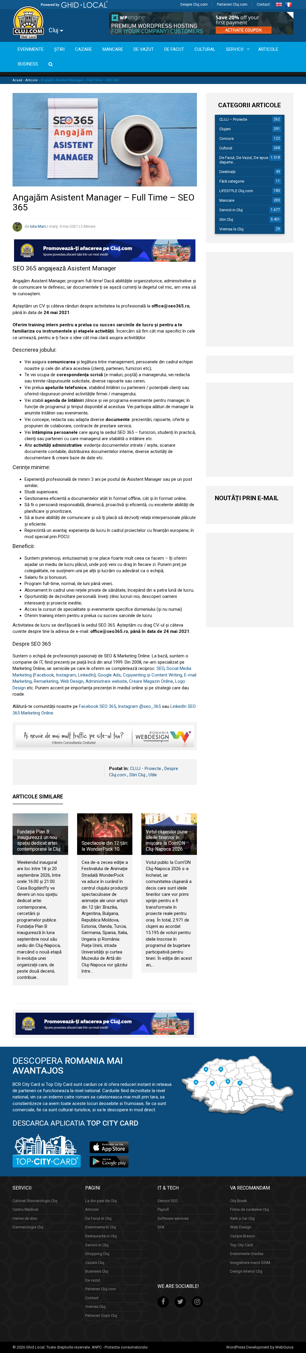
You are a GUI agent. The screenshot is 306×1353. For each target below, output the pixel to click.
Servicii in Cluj (231, 210)
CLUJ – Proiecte (233, 119)
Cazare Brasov (242, 1236)
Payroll (163, 1209)
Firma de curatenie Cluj (249, 1209)
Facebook (44, 675)
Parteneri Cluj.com (232, 4)
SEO (160, 668)
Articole (31, 80)
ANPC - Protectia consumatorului (120, 1347)
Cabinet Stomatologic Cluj (35, 1201)
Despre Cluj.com (194, 4)
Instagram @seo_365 (139, 706)
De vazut (92, 1280)
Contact (263, 4)
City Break (238, 1201)
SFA (160, 1227)
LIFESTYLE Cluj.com (236, 191)
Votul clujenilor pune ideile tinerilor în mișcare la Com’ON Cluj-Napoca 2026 (167, 840)
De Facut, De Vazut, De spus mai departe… (247, 159)
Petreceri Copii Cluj (101, 1315)
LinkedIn (86, 675)
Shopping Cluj (97, 1253)
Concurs (226, 138)
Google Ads (109, 675)
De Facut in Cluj (98, 1218)
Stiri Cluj (137, 774)
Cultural (225, 148)
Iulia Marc (38, 226)
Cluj (54, 30)
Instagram (66, 675)
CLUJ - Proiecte (145, 768)
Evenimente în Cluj (100, 1227)
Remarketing (46, 681)
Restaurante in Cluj (101, 1236)
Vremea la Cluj (231, 229)
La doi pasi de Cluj (101, 1201)
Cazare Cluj (94, 1262)
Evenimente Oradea (246, 1253)
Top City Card (241, 1245)
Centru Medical (25, 1209)
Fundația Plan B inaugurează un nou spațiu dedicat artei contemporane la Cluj (38, 840)
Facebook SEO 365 (97, 706)
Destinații (227, 171)
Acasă (17, 80)
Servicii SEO (167, 1201)
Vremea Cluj (95, 1306)
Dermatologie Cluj (28, 1227)
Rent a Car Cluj (242, 1218)
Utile (153, 774)
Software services (173, 1218)
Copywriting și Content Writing (152, 675)
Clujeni (225, 129)
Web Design (71, 681)
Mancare (226, 200)
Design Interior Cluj (246, 1271)
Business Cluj (96, 1271)
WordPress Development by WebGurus (259, 1347)
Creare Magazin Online (151, 681)
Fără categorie (231, 181)
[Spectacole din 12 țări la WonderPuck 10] (105, 834)
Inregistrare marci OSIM (250, 1262)
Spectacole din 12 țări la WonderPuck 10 (104, 846)
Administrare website (106, 681)
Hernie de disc (25, 1218)
